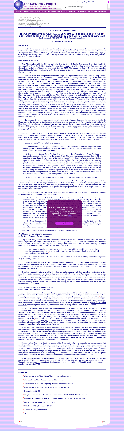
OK (64, 223)
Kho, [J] (38, 26)
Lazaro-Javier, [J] (44, 23)
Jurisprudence (72, 11)
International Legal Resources (87, 11)
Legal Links (102, 11)
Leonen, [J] (39, 20)
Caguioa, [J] (34, 22)
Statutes (26, 11)
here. (70, 216)
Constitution (19, 11)
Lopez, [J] (39, 24)
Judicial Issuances (50, 11)
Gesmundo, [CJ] (29, 19)
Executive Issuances (36, 11)
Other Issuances (62, 11)
